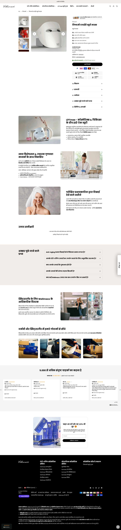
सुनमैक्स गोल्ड (65, 467)
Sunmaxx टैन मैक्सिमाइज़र (69, 472)
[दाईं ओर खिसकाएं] (63, 34)
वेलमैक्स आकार (44, 477)
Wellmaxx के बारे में (64, 495)
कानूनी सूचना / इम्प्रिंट (51, 495)
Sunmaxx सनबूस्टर (67, 475)
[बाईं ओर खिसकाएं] (34, 34)
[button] (60, 234)
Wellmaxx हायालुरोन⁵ (46, 467)
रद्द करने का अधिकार (43, 492)
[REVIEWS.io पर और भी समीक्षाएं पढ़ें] (114, 405)
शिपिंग (80, 50)
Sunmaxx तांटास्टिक (67, 469)
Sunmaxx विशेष (66, 477)
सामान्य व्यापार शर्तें (56, 492)
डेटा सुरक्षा (69, 492)
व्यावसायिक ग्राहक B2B (37, 495)
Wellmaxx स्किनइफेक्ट (46, 472)
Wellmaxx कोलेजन (45, 475)
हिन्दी (19, 488)
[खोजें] (110, 6)
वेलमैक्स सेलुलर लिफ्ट (46, 469)
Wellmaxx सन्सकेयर (45, 480)
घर (19, 11)
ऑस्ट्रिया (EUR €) (30, 487)
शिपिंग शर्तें (33, 492)
